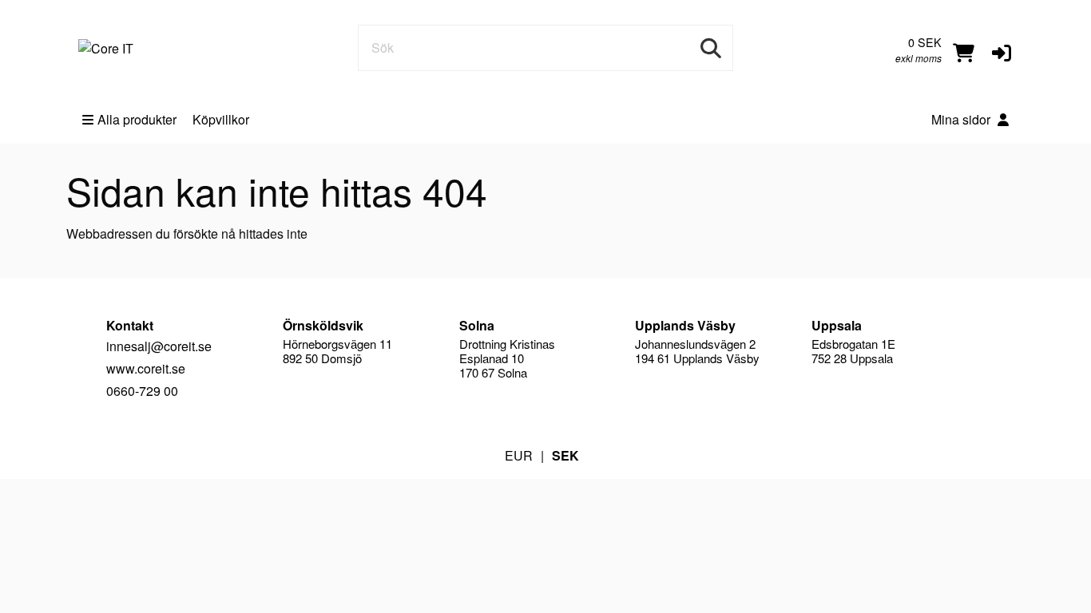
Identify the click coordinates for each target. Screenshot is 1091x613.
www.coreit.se (145, 368)
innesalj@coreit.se (159, 346)
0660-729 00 (142, 391)
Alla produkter (137, 119)
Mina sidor (962, 119)
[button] (1001, 51)
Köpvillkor (220, 119)
